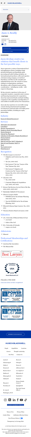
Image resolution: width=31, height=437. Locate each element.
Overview (5, 9)
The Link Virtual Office (20, 389)
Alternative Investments (8, 125)
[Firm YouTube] (22, 400)
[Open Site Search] (4, 3)
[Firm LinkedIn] (15, 400)
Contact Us (19, 354)
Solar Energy (5, 139)
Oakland (5, 378)
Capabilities (15, 348)
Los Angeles (19, 370)
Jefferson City (20, 368)
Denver (18, 365)
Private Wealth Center (20, 382)
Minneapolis (6, 376)
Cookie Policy (6, 415)
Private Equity (5, 138)
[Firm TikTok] (25, 400)
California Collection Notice (20, 415)
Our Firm (11, 354)
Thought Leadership (19, 351)
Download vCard (8, 51)
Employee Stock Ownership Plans (11, 130)
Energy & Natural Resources (9, 119)
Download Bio (7, 48)
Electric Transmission (7, 128)
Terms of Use (10, 412)
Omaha (18, 378)
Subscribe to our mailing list (15, 334)
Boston (18, 360)
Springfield (19, 385)
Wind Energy (5, 149)
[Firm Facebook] (18, 400)
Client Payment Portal (15, 405)
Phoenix (5, 383)
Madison (5, 373)
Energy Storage (5, 132)
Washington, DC (7, 393)
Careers (9, 351)
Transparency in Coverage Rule (15, 421)
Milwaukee (19, 373)
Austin (5, 360)
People (6, 348)
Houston (5, 368)
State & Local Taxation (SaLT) (10, 143)
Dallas (5, 365)
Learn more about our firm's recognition (11, 282)
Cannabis (4, 126)
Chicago (18, 362)
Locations (23, 348)
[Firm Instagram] (6, 400)
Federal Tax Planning (7, 134)
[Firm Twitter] (10, 400)
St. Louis (5, 390)
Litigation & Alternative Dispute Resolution (14, 136)
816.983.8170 (12, 40)
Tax (2, 145)
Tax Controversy (6, 147)
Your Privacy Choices (14, 418)
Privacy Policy (20, 412)
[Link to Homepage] (15, 3)
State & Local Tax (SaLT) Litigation (11, 141)
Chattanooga (6, 362)
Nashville (19, 376)
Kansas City (6, 39)
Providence (6, 385)
